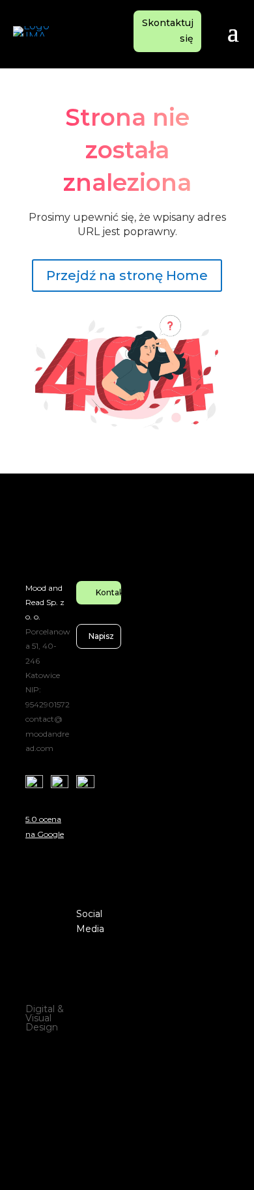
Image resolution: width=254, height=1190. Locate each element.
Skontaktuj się (167, 30)
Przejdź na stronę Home (127, 275)
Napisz (101, 636)
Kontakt (109, 592)
